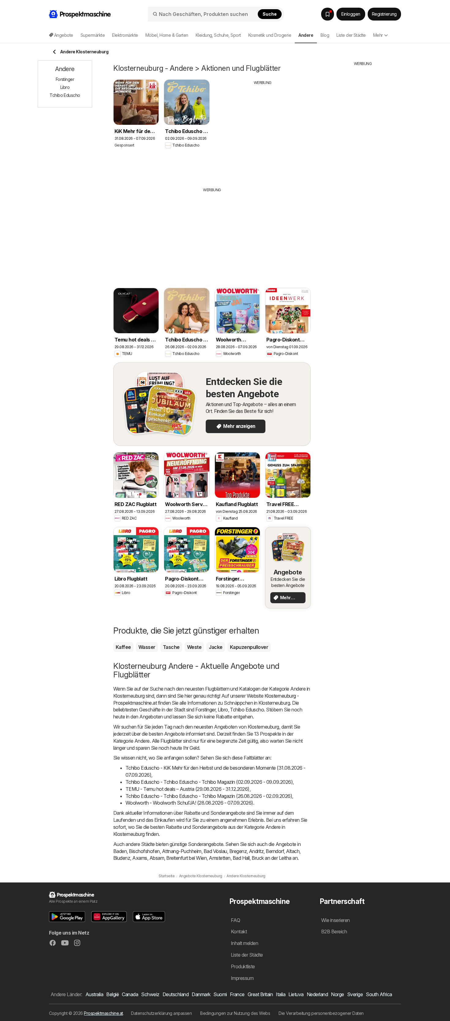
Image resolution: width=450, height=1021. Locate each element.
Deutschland (176, 994)
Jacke (215, 647)
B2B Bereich (334, 931)
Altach (292, 851)
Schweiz (150, 994)
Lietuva (295, 994)
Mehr (378, 35)
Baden (120, 851)
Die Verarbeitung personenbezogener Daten (321, 1013)
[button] (67, 916)
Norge (337, 994)
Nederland (317, 994)
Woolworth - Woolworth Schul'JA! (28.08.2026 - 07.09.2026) (189, 803)
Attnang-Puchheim (181, 851)
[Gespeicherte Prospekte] (327, 14)
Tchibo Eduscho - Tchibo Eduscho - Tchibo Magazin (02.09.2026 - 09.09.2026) (209, 782)
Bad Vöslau (215, 851)
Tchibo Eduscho (247, 710)
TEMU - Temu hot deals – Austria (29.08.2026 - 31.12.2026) (187, 789)
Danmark (201, 994)
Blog (325, 35)
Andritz (256, 851)
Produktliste (243, 966)
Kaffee (123, 647)
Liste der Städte (351, 35)
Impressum (242, 978)
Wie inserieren (335, 920)
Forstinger (205, 710)
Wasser (147, 647)
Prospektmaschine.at (103, 1013)
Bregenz (238, 851)
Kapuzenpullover (249, 647)
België (112, 994)
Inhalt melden (244, 943)
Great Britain (260, 994)
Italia (280, 994)
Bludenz (121, 858)
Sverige (355, 994)
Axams (139, 858)
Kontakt (239, 931)
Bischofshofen (144, 851)
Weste (194, 647)
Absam (156, 858)
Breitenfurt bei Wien (186, 858)
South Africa (379, 994)
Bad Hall (241, 858)
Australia (94, 994)
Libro (223, 710)
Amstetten (219, 858)
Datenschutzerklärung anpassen (161, 1013)
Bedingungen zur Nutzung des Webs (235, 1013)
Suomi (220, 994)
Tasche (171, 647)
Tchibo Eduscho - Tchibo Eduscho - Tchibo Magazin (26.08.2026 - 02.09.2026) (209, 796)
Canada (130, 994)
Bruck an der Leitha (271, 858)
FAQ (235, 920)
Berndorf (275, 851)
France (237, 994)
